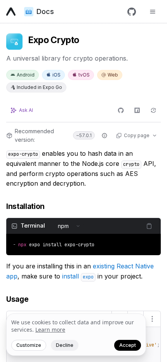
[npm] (137, 110)
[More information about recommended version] (104, 135)
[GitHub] (132, 12)
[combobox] (69, 226)
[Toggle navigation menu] (152, 12)
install (78, 276)
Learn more (50, 329)
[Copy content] (149, 226)
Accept (127, 345)
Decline (64, 345)
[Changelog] (153, 110)
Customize (28, 345)
